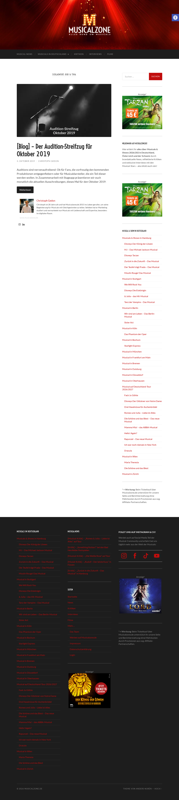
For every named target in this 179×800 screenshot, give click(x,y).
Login (72, 655)
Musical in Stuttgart (131, 278)
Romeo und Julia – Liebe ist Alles (140, 412)
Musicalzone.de (33, 789)
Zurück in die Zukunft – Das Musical (141, 261)
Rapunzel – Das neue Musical (138, 439)
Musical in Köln (129, 328)
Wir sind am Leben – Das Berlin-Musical (38, 614)
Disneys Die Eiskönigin (135, 290)
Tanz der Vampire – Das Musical (139, 302)
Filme (110, 54)
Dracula (128, 450)
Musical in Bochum (131, 339)
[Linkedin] (23, 224)
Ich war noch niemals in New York (140, 444)
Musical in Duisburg (131, 369)
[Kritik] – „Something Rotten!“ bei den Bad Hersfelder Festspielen (88, 548)
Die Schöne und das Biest (136, 468)
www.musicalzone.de (29, 217)
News (70, 602)
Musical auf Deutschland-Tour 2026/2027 (37, 684)
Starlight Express (132, 345)
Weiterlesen (25, 189)
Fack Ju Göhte (131, 395)
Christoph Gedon (48, 161)
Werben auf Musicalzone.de (83, 637)
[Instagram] (19, 224)
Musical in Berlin (130, 308)
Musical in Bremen (131, 363)
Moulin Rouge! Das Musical (137, 273)
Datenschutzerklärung (80, 649)
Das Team (74, 631)
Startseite (72, 596)
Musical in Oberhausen (133, 380)
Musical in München (132, 351)
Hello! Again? (130, 433)
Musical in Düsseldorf (132, 375)
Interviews (95, 54)
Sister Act (129, 322)
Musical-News (24, 54)
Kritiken (79, 54)
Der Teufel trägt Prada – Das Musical (141, 267)
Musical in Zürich (130, 474)
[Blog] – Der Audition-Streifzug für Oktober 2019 (54, 150)
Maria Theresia (131, 462)
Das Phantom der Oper (135, 334)
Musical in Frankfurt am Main (136, 357)
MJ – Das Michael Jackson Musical (140, 249)
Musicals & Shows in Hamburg (136, 238)
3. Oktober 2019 (26, 161)
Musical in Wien (130, 456)
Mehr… (71, 625)
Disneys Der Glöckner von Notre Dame (143, 401)
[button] (175, 17)
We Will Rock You (132, 284)
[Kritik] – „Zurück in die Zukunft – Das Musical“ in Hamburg (86, 572)
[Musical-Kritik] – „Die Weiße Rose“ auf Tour (89, 556)
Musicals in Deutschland (52, 54)
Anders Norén (144, 789)
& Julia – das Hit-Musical (136, 296)
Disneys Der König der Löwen (138, 243)
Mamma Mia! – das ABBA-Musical (140, 427)
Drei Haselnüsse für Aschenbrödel (140, 407)
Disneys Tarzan (131, 255)
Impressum (75, 643)
